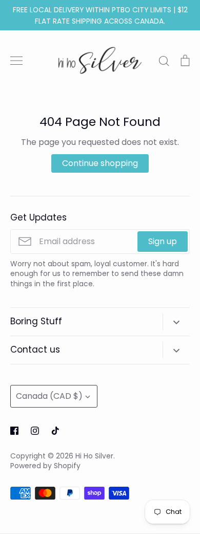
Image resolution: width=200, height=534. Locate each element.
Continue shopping (100, 163)
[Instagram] (35, 430)
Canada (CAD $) (49, 396)
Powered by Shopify (45, 466)
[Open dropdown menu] (176, 322)
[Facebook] (14, 430)
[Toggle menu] (16, 60)
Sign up (162, 241)
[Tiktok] (55, 430)
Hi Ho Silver (94, 456)
